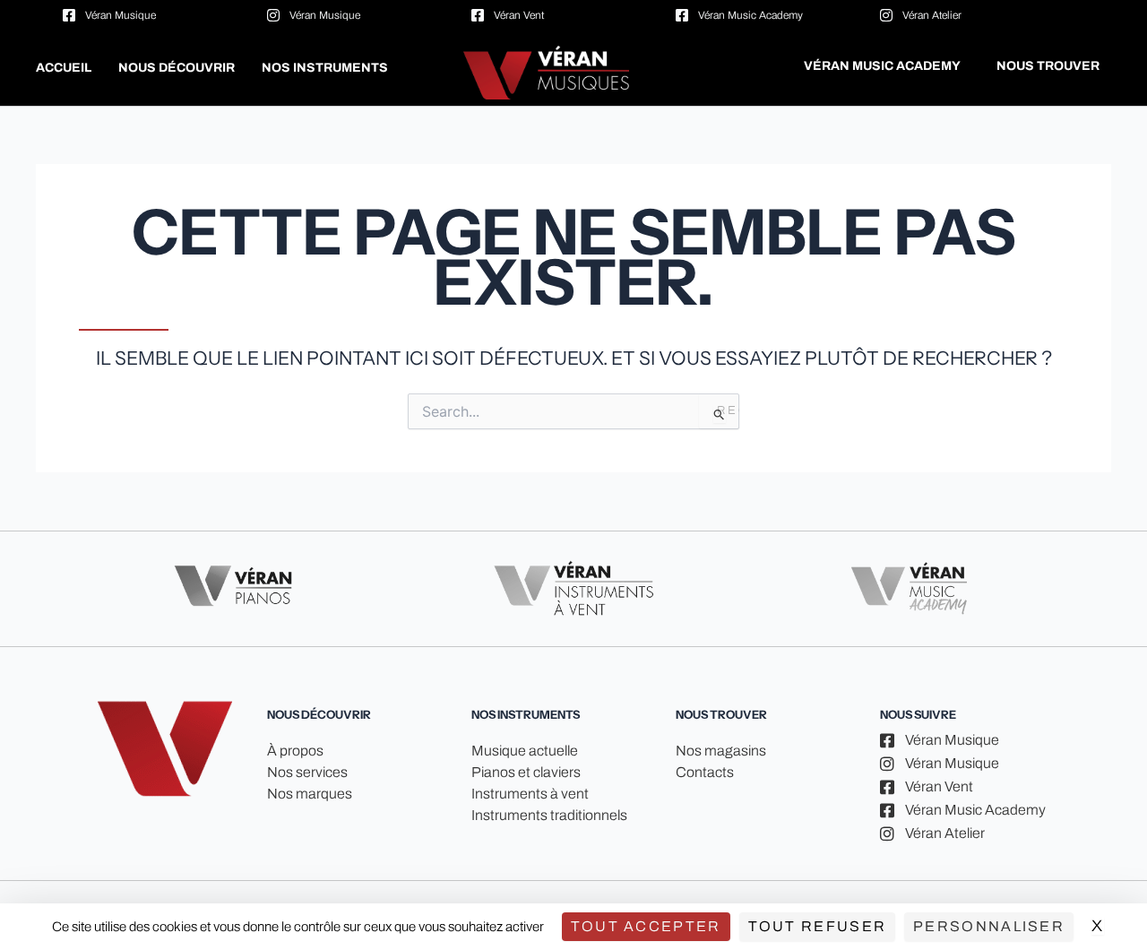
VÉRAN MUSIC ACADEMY (882, 66)
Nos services (307, 772)
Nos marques (309, 793)
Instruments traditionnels (549, 815)
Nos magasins (721, 750)
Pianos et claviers (526, 772)
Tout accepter (646, 926)
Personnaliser (989, 926)
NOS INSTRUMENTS (325, 67)
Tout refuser (817, 926)
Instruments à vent (530, 793)
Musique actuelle (524, 750)
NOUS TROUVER (1048, 66)
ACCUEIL (63, 67)
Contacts (705, 772)
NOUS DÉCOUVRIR (176, 67)
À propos (295, 750)
